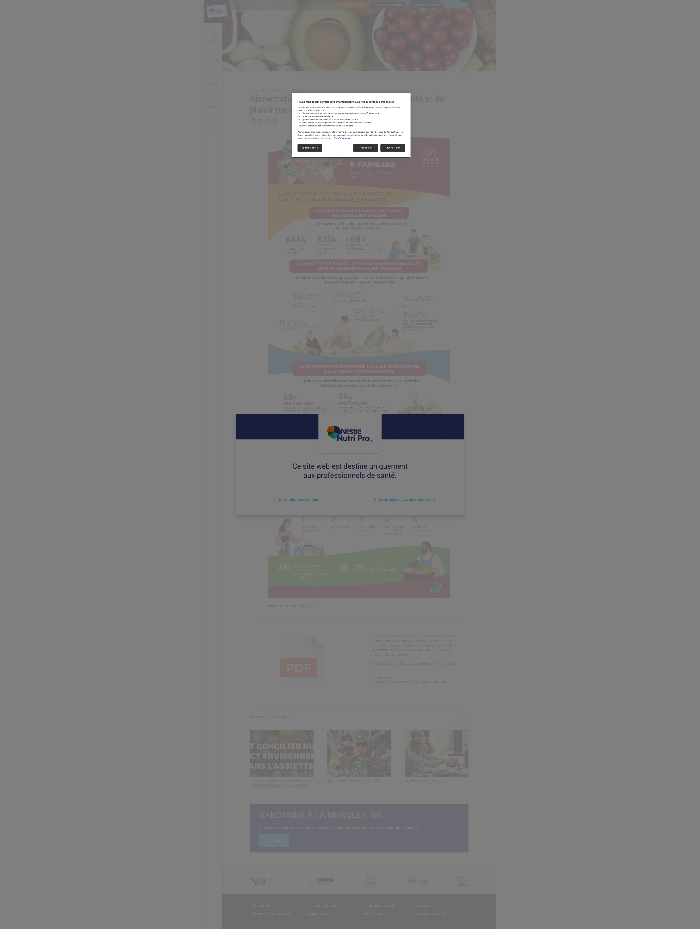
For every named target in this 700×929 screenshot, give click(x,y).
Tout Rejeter (365, 147)
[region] (351, 125)
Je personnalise (310, 147)
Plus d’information (342, 138)
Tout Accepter (393, 147)
